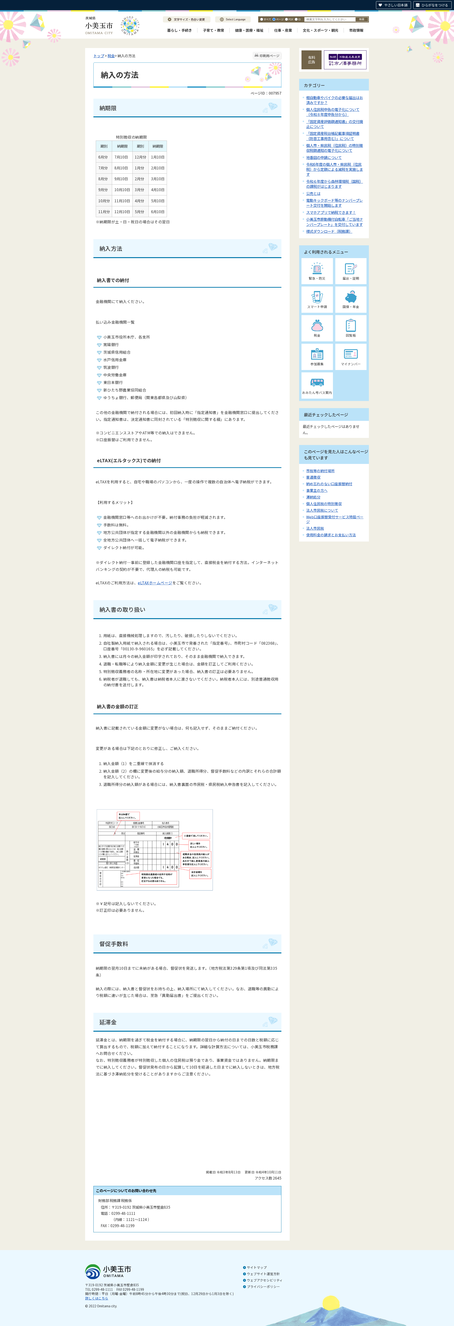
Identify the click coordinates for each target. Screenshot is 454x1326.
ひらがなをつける (435, 5)
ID (299, 19)
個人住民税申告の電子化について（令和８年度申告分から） (332, 112)
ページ (280, 19)
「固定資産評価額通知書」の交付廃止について (334, 124)
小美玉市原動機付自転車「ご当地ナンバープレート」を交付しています (334, 221)
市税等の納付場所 (320, 470)
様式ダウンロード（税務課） (329, 231)
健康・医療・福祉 (249, 30)
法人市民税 (315, 528)
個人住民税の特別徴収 (324, 503)
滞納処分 (313, 496)
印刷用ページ (269, 55)
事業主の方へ (316, 490)
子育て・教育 (213, 30)
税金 (111, 55)
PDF (290, 19)
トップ (98, 55)
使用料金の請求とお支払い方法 (331, 534)
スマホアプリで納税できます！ (331, 212)
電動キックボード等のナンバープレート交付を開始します (334, 203)
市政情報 (356, 30)
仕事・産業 (283, 30)
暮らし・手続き (179, 30)
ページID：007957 (266, 93)
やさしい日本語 (395, 5)
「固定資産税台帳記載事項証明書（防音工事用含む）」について (332, 136)
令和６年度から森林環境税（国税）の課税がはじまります (334, 184)
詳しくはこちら (96, 1298)
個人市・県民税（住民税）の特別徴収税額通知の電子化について (334, 148)
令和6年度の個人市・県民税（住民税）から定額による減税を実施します (334, 169)
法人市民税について (322, 510)
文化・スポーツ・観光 (320, 30)
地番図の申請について (324, 157)
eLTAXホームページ (155, 583)
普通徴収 (313, 477)
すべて (267, 19)
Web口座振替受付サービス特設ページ (334, 519)
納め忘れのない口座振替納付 (329, 483)
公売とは (313, 193)
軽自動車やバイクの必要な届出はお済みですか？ (334, 100)
